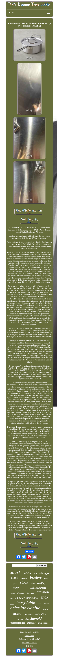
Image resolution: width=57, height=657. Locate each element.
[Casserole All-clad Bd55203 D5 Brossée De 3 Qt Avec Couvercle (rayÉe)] (29, 45)
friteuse (31, 622)
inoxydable (25, 602)
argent (24, 578)
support (12, 604)
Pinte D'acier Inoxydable (29, 632)
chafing (41, 583)
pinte (15, 583)
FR (31, 646)
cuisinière (40, 614)
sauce (39, 604)
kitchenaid (33, 618)
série (33, 583)
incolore (36, 577)
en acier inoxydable (26, 597)
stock (24, 582)
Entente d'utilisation (29, 643)
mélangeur (38, 587)
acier (17, 613)
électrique (30, 593)
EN (27, 646)
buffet (16, 588)
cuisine (27, 573)
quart (15, 572)
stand (14, 577)
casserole (24, 588)
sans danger (41, 573)
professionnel (17, 622)
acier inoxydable (25, 607)
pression (43, 592)
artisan (20, 619)
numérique (43, 622)
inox (44, 597)
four (46, 578)
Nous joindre (29, 636)
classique (20, 593)
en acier (28, 614)
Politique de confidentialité (29, 639)
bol (11, 598)
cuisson (12, 593)
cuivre (46, 603)
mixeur (46, 609)
